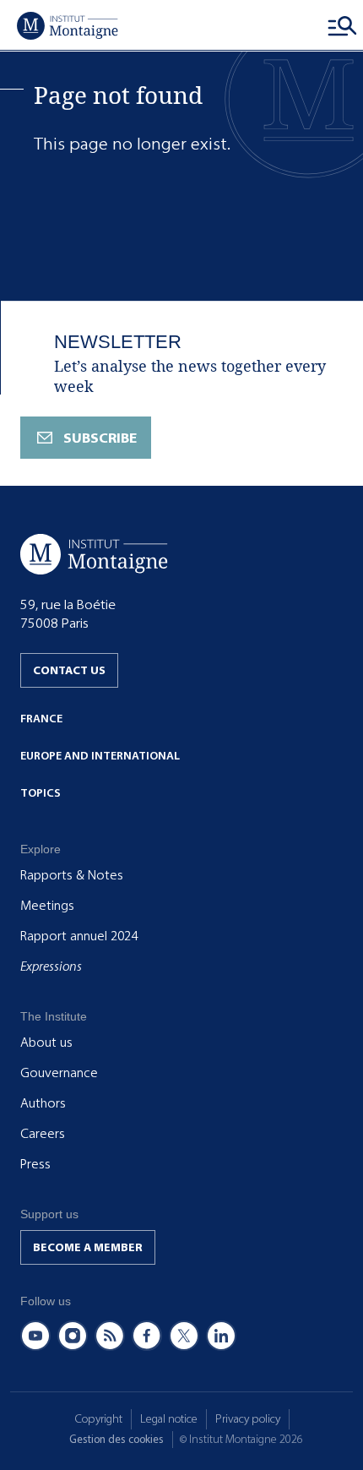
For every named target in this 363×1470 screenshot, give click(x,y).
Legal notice (169, 1419)
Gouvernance (59, 1073)
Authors (43, 1103)
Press (35, 1164)
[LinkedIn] (221, 1335)
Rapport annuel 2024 (79, 936)
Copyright (98, 1419)
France (41, 718)
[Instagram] (72, 1335)
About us (46, 1042)
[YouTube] (35, 1335)
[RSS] (110, 1335)
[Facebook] (147, 1335)
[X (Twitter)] (184, 1335)
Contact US (69, 670)
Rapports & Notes (71, 875)
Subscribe (100, 438)
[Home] (67, 25)
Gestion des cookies (116, 1439)
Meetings (47, 905)
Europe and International (100, 756)
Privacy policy (247, 1419)
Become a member (88, 1247)
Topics (40, 793)
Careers (42, 1133)
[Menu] (342, 25)
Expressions (51, 966)
